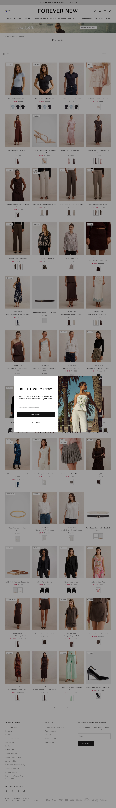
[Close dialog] (100, 378)
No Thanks (36, 422)
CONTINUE (36, 415)
